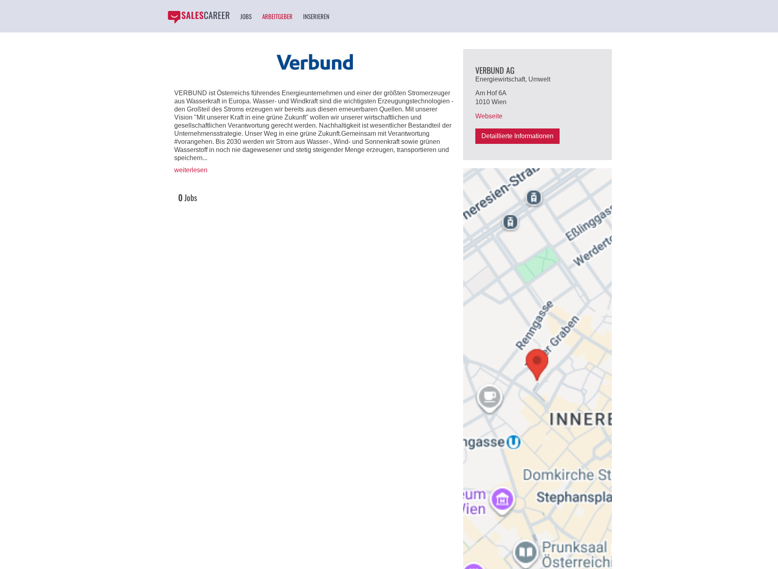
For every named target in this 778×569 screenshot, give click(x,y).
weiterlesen (190, 170)
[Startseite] (198, 17)
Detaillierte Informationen (517, 136)
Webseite (488, 116)
